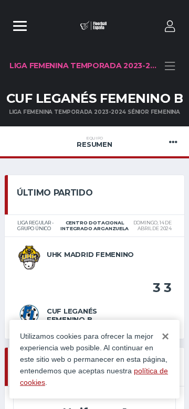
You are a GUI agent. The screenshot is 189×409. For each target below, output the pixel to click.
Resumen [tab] (94, 142)
